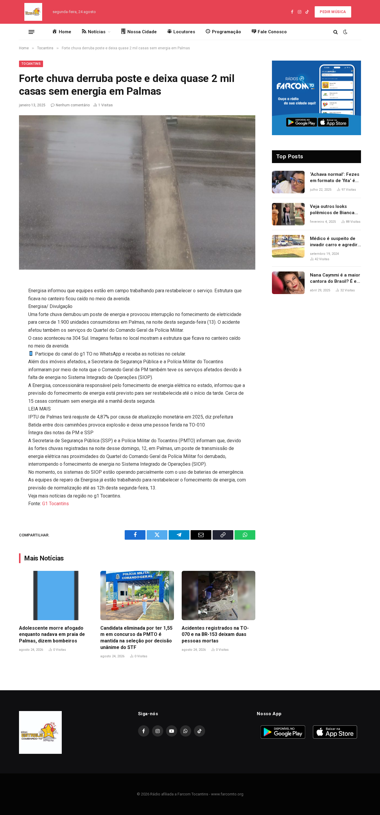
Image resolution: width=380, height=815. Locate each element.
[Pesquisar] (335, 32)
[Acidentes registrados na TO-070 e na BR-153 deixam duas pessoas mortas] (218, 595)
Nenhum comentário (73, 105)
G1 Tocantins (55, 503)
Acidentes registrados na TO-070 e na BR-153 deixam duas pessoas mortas (215, 634)
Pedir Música (333, 12)
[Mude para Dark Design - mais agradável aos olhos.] (345, 31)
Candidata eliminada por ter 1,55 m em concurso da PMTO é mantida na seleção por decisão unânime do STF (136, 637)
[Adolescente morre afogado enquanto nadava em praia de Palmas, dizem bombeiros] (56, 595)
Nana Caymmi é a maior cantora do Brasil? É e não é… (335, 278)
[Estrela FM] (33, 12)
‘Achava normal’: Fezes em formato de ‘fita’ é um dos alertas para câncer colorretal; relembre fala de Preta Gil (334, 178)
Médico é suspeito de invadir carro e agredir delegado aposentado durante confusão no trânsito (333, 242)
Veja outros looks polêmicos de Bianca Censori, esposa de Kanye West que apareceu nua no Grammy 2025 (332, 210)
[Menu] (31, 32)
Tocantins (31, 64)
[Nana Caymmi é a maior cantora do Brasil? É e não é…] (288, 282)
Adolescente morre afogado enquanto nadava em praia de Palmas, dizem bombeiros (52, 634)
